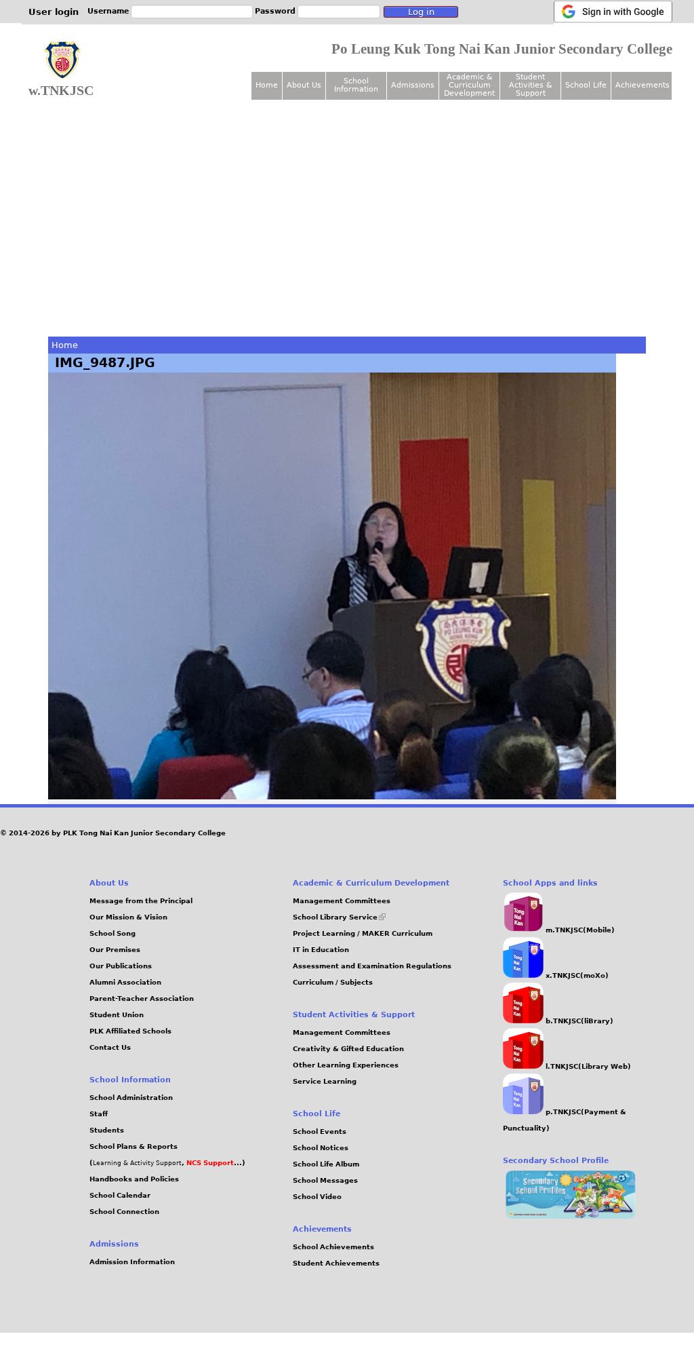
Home (65, 345)
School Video (317, 1196)
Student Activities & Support (530, 85)
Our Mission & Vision (128, 917)
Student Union (116, 1015)
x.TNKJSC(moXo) (576, 975)
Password (275, 11)
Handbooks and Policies (134, 1179)
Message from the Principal (140, 901)
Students (106, 1130)
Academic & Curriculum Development (469, 85)
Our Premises (114, 949)
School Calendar (119, 1195)
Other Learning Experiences (346, 1065)
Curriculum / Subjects (333, 982)
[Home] (62, 60)
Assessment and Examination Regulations (372, 966)
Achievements (642, 85)
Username (108, 11)
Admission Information (132, 1262)
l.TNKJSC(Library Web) (587, 1066)
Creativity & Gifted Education (348, 1048)
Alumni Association (125, 982)
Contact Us (110, 1047)
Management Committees (341, 901)
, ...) (213, 1162)
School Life (586, 85)
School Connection (124, 1211)
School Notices (320, 1148)
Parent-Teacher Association (141, 998)
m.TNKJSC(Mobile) (579, 930)
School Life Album (326, 1164)
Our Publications (120, 966)
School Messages (325, 1180)
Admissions (412, 85)
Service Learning (324, 1081)
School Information (356, 85)
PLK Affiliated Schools (130, 1031)
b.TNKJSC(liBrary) (578, 1021)
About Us (304, 85)
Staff (98, 1114)
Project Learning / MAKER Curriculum (362, 933)
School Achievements (333, 1247)
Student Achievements (336, 1263)
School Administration (131, 1097)
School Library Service (339, 917)
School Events (319, 1131)
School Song (112, 933)
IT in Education (321, 949)
